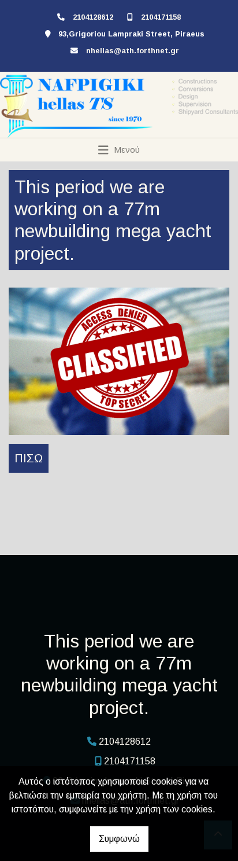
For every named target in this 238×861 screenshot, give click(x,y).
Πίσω (28, 458)
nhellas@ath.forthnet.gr (132, 50)
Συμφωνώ (119, 839)
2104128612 (93, 17)
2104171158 (161, 17)
